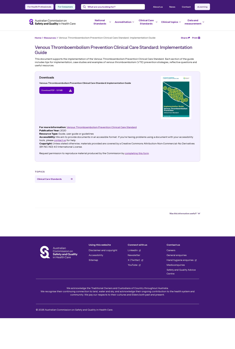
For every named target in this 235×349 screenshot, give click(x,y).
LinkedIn (133, 250)
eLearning (202, 7)
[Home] (59, 253)
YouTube (133, 264)
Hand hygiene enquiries (180, 260)
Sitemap (93, 260)
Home (38, 37)
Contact (186, 6)
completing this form (137, 153)
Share (184, 37)
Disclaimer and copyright (103, 250)
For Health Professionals (39, 7)
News (172, 6)
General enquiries (177, 255)
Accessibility (96, 255)
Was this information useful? (183, 213)
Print (194, 37)
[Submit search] (84, 6)
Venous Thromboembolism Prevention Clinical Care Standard (102, 127)
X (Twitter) (134, 260)
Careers (171, 250)
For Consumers (65, 7)
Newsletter (134, 255)
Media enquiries (176, 264)
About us (158, 6)
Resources (50, 37)
